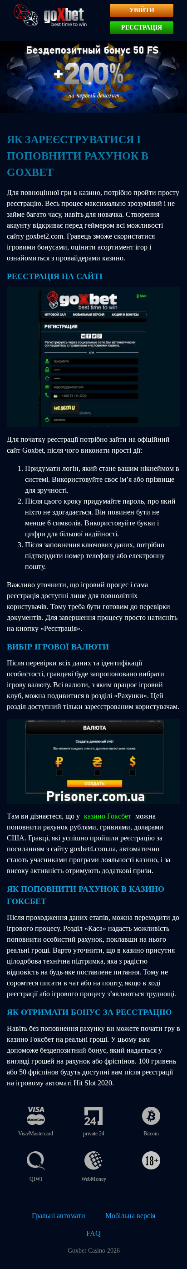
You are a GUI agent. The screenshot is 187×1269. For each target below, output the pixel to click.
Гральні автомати (58, 1215)
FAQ (93, 1233)
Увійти (141, 10)
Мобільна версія (130, 1215)
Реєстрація (141, 27)
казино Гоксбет (107, 816)
